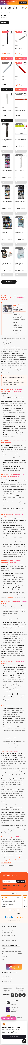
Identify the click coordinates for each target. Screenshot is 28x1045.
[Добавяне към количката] (7, 58)
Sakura (3, 863)
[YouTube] (20, 995)
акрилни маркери (16, 857)
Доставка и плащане (7, 930)
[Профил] (19, 8)
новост (3, 861)
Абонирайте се (20, 881)
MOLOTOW (8, 863)
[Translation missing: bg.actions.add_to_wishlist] (11, 32)
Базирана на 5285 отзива (14, 920)
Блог (3, 959)
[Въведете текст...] (16, 8)
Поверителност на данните (9, 940)
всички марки (20, 861)
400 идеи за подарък (10, 861)
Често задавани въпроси (8, 935)
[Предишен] (10, 910)
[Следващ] (17, 910)
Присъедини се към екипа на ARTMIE (12, 953)
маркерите (10, 597)
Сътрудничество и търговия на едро (11, 951)
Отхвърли (5, 1041)
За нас (3, 948)
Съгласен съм (14, 1037)
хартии (12, 859)
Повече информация (12, 1032)
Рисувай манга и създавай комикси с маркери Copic (18, 309)
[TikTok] (24, 995)
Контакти (4, 956)
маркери (9, 857)
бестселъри (23, 859)
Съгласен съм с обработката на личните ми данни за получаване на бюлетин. (11, 887)
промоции (17, 859)
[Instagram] (16, 995)
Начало (3, 13)
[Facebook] (12, 995)
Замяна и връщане (7, 932)
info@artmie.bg (7, 981)
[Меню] (2, 8)
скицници (7, 859)
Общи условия (5, 938)
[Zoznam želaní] (22, 8)
